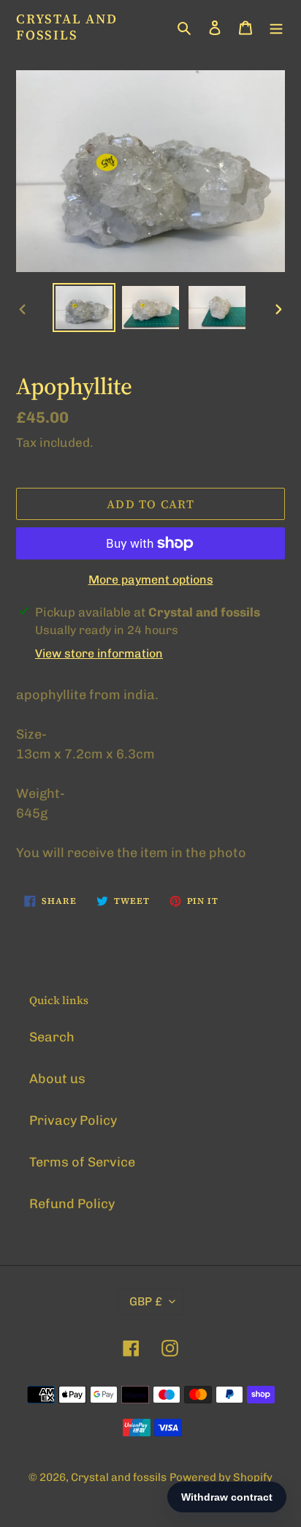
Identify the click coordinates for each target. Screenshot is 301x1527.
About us (57, 1079)
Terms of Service (82, 1162)
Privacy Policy (73, 1120)
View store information (99, 653)
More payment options (150, 580)
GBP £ (145, 1301)
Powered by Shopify (221, 1477)
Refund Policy (72, 1204)
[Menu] (276, 27)
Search (52, 1037)
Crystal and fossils (67, 26)
